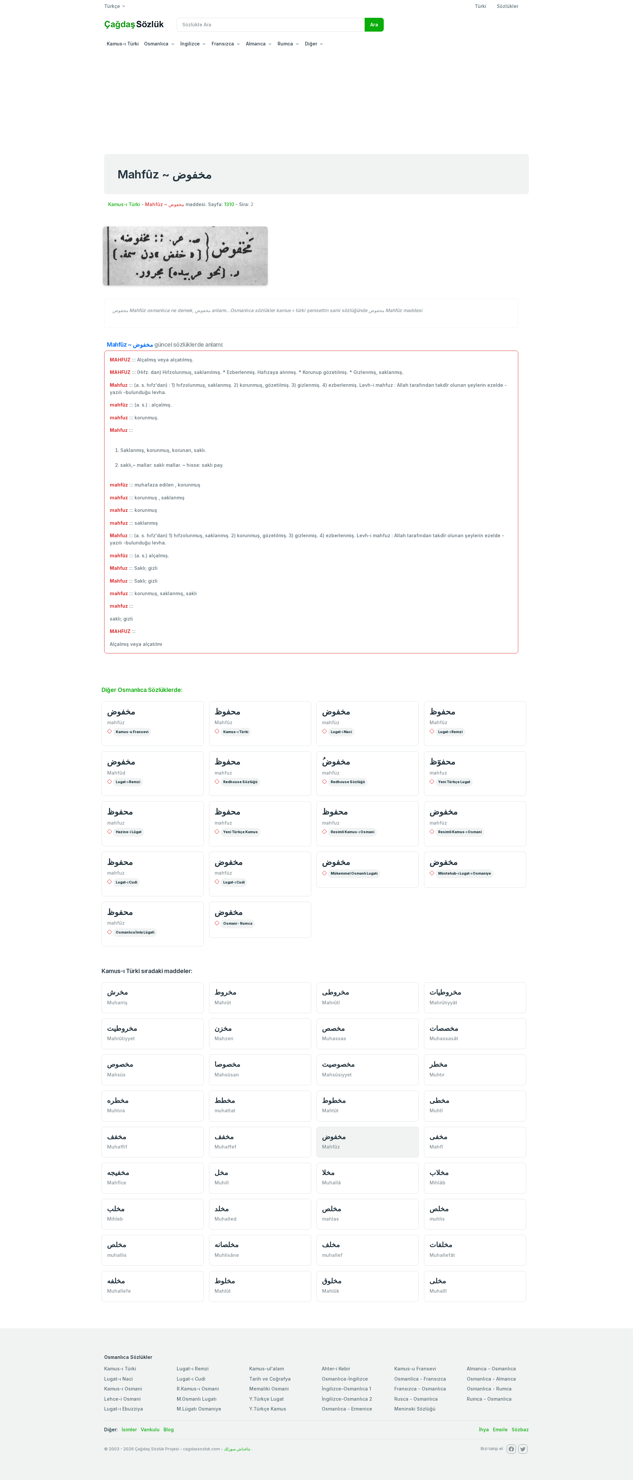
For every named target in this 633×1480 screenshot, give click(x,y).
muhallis (117, 1255)
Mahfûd (116, 773)
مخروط (225, 992)
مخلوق (332, 1281)
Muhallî (438, 1291)
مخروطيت (122, 1028)
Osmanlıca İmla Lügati (135, 932)
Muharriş (117, 1002)
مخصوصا (227, 1064)
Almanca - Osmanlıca (491, 1368)
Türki (480, 6)
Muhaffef (225, 1147)
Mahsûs (116, 1074)
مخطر (438, 1064)
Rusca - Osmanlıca (416, 1399)
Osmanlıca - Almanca (491, 1379)
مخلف (331, 1244)
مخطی (439, 1100)
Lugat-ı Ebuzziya (123, 1409)
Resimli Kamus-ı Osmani (352, 832)
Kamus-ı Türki (123, 43)
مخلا (328, 1172)
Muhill (222, 1182)
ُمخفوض (336, 761)
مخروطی (335, 992)
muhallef (332, 1255)
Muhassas (334, 1038)
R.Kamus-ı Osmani (198, 1388)
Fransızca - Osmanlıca (420, 1388)
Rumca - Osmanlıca (489, 1399)
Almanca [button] (256, 43)
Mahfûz (223, 722)
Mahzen (224, 1038)
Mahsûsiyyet (337, 1074)
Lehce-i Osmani (122, 1399)
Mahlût (223, 1291)
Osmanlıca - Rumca (489, 1388)
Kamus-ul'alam (266, 1368)
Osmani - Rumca (237, 923)
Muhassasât (444, 1038)
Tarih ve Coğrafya (270, 1379)
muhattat (225, 1110)
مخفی (438, 1136)
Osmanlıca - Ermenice (347, 1409)
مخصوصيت (338, 1064)
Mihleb (115, 1219)
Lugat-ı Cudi (126, 882)
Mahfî (436, 1147)
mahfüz (116, 722)
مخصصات (444, 1028)
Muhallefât (442, 1255)
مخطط (225, 1100)
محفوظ (227, 711)
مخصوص (120, 1064)
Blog (169, 1429)
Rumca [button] (285, 43)
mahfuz (223, 773)
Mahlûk (330, 1291)
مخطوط (334, 1100)
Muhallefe (119, 1291)
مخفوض (121, 711)
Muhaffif (117, 1147)
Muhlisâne (227, 1255)
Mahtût (330, 1110)
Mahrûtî (331, 1002)
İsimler (129, 1429)
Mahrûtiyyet (121, 1038)
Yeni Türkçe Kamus (240, 832)
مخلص (331, 1208)
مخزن (223, 1028)
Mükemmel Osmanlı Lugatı (354, 873)
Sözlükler (507, 6)
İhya (484, 1429)
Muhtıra (116, 1110)
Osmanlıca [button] (156, 43)
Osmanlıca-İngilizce (345, 1379)
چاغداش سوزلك (237, 1448)
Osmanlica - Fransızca (420, 1379)
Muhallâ (331, 1182)
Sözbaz (520, 1429)
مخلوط (225, 1281)
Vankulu (150, 1429)
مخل (221, 1172)
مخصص (333, 1028)
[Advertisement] (316, 100)
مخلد (222, 1208)
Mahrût (223, 1002)
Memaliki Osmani (269, 1388)
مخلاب (439, 1172)
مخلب (116, 1208)
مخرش (117, 992)
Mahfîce (116, 1182)
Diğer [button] (311, 43)
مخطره (118, 1100)
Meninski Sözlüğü (415, 1409)
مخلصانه (227, 1244)
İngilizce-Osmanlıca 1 (346, 1388)
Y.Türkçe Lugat (266, 1399)
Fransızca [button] (223, 43)
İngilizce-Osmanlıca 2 (347, 1399)
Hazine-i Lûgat (128, 832)
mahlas (330, 1219)
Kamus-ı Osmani (123, 1388)
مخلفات (441, 1244)
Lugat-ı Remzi (450, 732)
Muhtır (437, 1074)
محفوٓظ (442, 761)
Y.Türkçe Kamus (267, 1409)
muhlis (437, 1219)
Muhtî (436, 1110)
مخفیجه (118, 1172)
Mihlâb (437, 1182)
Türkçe (112, 6)
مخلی (438, 1281)
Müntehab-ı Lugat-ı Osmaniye (464, 873)
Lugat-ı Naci (118, 1379)
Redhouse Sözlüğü (240, 782)
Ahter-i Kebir (336, 1368)
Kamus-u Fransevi (132, 732)
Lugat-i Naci (341, 732)
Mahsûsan (227, 1074)
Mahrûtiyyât (443, 1002)
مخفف (116, 1136)
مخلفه (116, 1281)
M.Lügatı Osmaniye (199, 1409)
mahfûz (116, 923)
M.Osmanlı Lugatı (197, 1399)
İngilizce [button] (190, 43)
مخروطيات (445, 992)
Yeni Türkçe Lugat (454, 782)
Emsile (500, 1429)
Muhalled (225, 1219)
